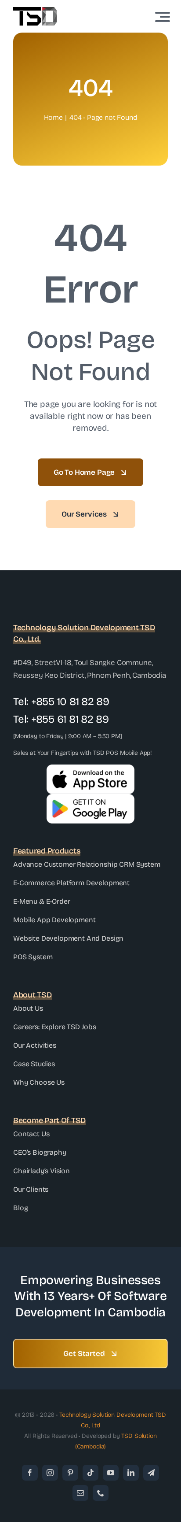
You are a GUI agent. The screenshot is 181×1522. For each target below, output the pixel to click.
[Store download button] (90, 797)
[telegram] (151, 1473)
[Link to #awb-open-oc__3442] (162, 17)
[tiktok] (90, 1473)
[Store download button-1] (90, 768)
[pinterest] (70, 1473)
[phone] (101, 1493)
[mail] (80, 1493)
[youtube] (111, 1473)
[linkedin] (131, 1473)
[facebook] (30, 1473)
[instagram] (50, 1473)
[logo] (35, 10)
